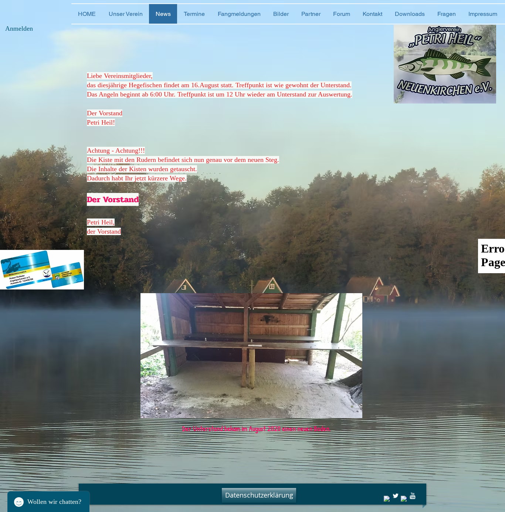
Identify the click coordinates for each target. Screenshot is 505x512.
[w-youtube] (412, 495)
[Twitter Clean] (395, 495)
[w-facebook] (387, 499)
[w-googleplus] (404, 499)
